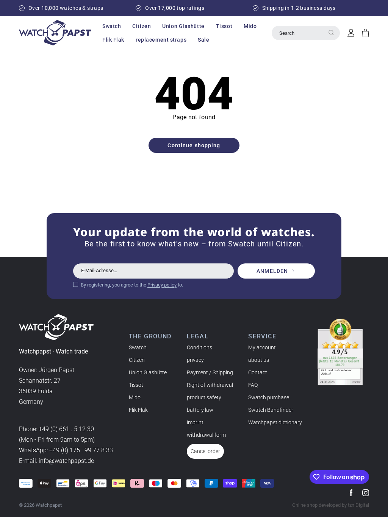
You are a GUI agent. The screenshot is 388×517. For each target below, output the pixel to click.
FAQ (253, 385)
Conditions (199, 347)
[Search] (331, 32)
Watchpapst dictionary (275, 422)
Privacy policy (162, 285)
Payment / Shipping (210, 372)
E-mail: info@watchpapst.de (56, 460)
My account (262, 347)
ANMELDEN (272, 271)
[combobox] (306, 33)
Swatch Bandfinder (270, 410)
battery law (200, 410)
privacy (195, 360)
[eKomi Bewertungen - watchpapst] (340, 352)
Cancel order (205, 451)
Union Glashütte (148, 372)
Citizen (137, 360)
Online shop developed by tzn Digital (330, 505)
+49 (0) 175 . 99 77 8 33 (81, 450)
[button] (112, 26)
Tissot (136, 385)
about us (258, 360)
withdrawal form (206, 435)
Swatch (138, 347)
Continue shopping (193, 145)
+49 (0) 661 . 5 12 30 (66, 429)
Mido (135, 397)
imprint (195, 422)
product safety (204, 397)
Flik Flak (138, 410)
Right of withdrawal (210, 385)
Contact (257, 372)
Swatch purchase (268, 397)
